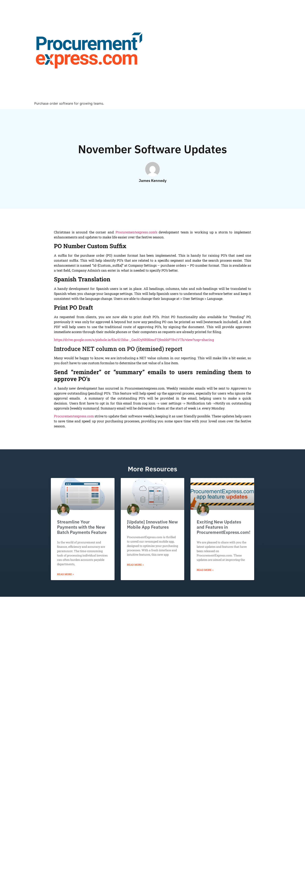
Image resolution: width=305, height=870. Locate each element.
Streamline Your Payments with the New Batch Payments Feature (82, 527)
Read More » (65, 574)
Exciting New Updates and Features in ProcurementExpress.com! (223, 527)
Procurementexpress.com (74, 416)
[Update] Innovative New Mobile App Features (152, 524)
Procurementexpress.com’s (136, 232)
